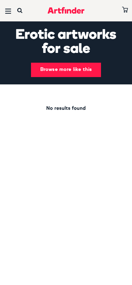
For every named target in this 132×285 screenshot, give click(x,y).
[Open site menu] (8, 11)
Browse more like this (66, 69)
